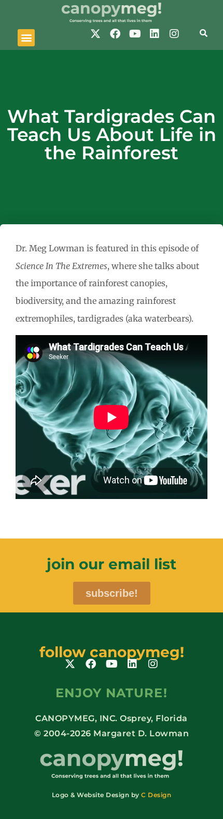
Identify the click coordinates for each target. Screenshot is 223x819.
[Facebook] (115, 34)
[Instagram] (174, 34)
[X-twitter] (95, 34)
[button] (26, 37)
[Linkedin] (154, 34)
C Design (156, 795)
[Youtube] (135, 34)
